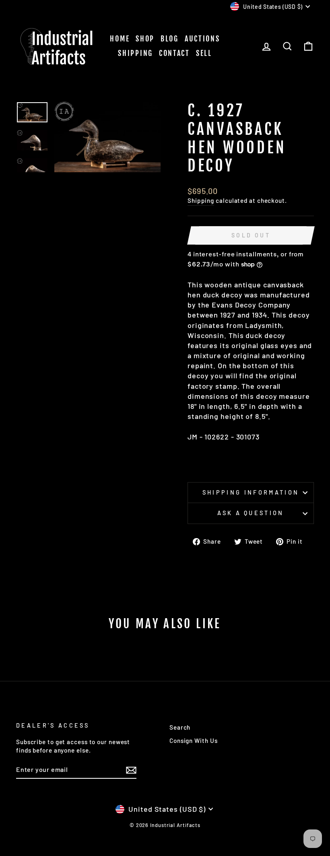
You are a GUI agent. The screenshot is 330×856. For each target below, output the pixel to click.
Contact (174, 53)
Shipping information (250, 492)
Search (179, 727)
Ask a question (250, 512)
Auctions (202, 38)
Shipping (135, 53)
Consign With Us (193, 740)
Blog (170, 38)
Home (120, 38)
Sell (204, 53)
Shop (145, 38)
